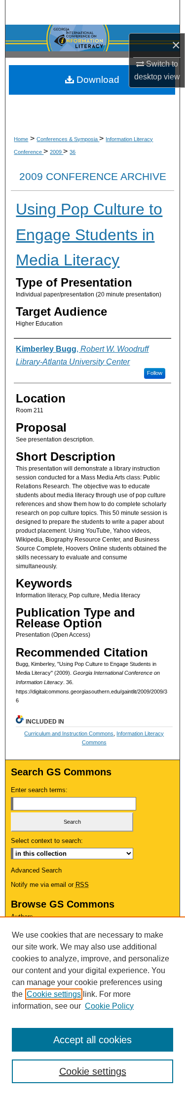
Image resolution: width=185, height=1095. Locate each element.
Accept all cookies (92, 1039)
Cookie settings (54, 994)
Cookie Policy (109, 1006)
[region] (92, 1005)
